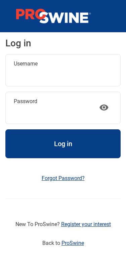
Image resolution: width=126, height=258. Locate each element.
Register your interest (86, 224)
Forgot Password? (63, 178)
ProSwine (72, 243)
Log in (63, 144)
